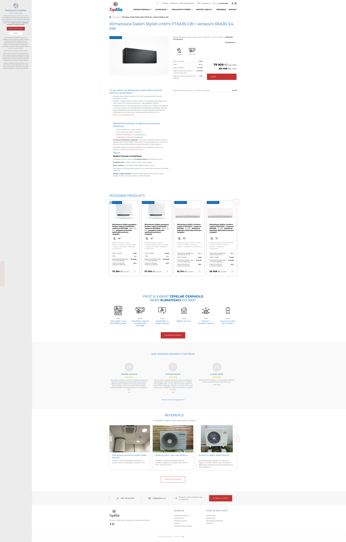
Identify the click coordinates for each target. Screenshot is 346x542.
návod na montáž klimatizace (123, 115)
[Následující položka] (236, 202)
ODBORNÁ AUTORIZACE (125, 137)
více (129, 392)
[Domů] (110, 17)
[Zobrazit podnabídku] (151, 9)
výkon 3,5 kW (124, 229)
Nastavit (15, 33)
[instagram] (235, 3)
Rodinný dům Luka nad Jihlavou (171, 455)
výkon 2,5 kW (157, 229)
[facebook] (232, 3)
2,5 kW (221, 228)
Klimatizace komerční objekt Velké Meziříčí (129, 456)
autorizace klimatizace (135, 149)
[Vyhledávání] (158, 3)
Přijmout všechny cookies (15, 28)
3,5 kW (189, 228)
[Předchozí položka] (109, 202)
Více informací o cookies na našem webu (16, 50)
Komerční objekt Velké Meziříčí (214, 455)
